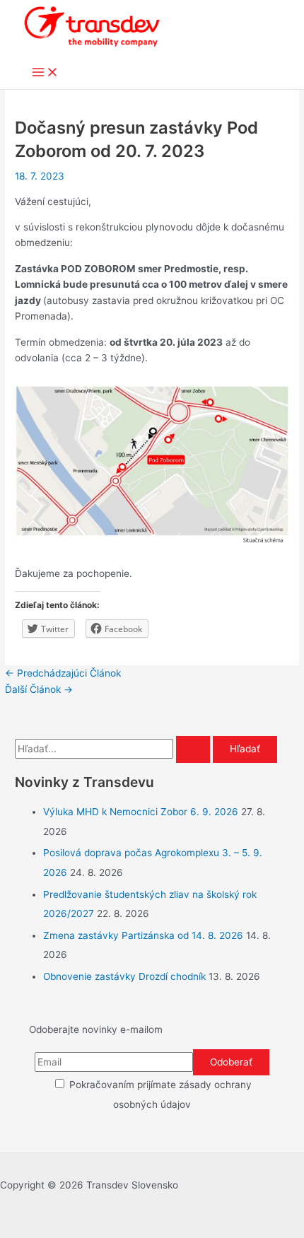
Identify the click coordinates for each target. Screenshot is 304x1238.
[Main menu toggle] (45, 73)
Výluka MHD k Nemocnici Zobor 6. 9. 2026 (140, 811)
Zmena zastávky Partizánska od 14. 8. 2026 (143, 935)
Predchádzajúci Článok (63, 673)
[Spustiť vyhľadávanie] (193, 749)
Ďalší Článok (39, 689)
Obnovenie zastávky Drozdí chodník (124, 976)
